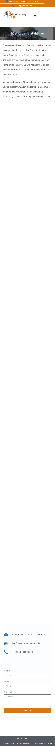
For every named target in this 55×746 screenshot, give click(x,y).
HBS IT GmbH (47, 743)
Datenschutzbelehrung (23, 739)
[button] (35, 15)
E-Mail (7, 681)
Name (7, 670)
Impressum (35, 739)
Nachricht (8, 692)
